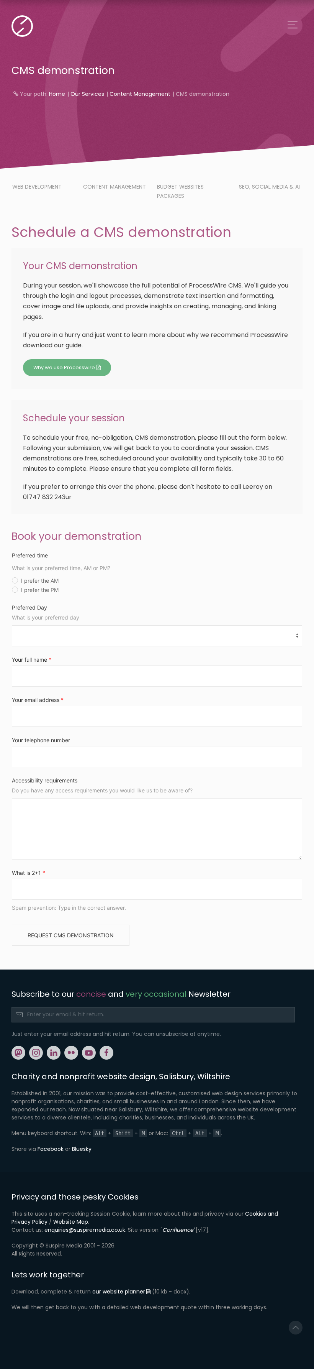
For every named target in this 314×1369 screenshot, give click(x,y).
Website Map (70, 1222)
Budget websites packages (180, 191)
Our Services (87, 94)
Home (57, 94)
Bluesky (82, 1149)
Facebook (51, 1149)
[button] (296, 1327)
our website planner (118, 1291)
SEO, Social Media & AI (269, 187)
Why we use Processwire (64, 367)
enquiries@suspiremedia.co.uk (84, 1230)
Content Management (140, 94)
